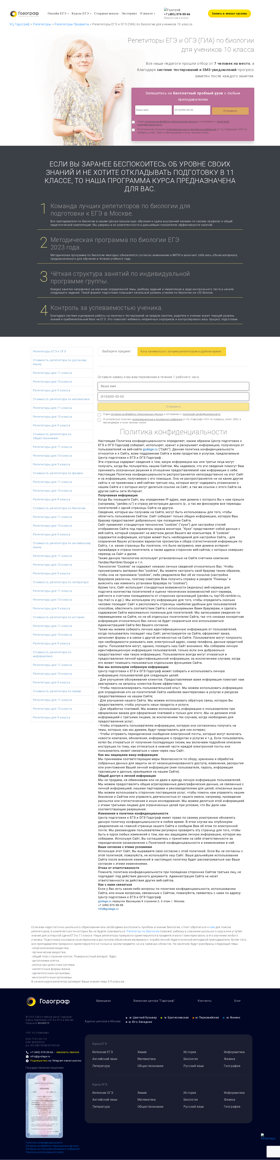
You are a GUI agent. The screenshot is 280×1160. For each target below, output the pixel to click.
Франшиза (103, 1000)
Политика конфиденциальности (44, 1142)
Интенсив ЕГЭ (102, 1052)
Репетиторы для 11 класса (52, 373)
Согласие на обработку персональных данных (52, 1146)
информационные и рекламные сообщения (191, 129)
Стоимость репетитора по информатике (52, 654)
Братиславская (176, 1017)
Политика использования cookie (44, 1152)
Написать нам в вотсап (176, 18)
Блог (237, 1000)
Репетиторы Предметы (72, 24)
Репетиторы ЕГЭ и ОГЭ (49, 351)
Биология (191, 1059)
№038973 (43, 1023)
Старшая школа (106, 13)
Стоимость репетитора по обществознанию (52, 436)
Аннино (233, 1017)
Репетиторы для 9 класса (51, 390)
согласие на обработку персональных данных (171, 121)
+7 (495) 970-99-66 (177, 14)
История (190, 1052)
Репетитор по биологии (143, 931)
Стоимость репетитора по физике (58, 473)
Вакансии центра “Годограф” (154, 1000)
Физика (229, 1059)
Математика (147, 1059)
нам (212, 927)
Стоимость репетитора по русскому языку (59, 362)
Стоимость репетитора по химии (57, 691)
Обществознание (151, 1066)
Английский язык (105, 1059)
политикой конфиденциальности (202, 414)
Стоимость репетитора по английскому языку (62, 545)
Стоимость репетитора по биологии (59, 508)
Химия (142, 1052)
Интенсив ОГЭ (102, 1093)
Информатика (234, 1052)
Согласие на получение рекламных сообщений (53, 1149)
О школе (146, 13)
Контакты (205, 1000)
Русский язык (194, 1066)
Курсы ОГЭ (99, 1084)
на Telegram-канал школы (56, 1060)
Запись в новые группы (229, 13)
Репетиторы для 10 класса (52, 381)
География (232, 1066)
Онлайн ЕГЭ (57, 13)
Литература (101, 1066)
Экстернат (129, 13)
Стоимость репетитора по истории (58, 617)
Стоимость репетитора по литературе (61, 582)
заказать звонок (67, 1052)
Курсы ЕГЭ (80, 13)
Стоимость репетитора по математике (61, 399)
